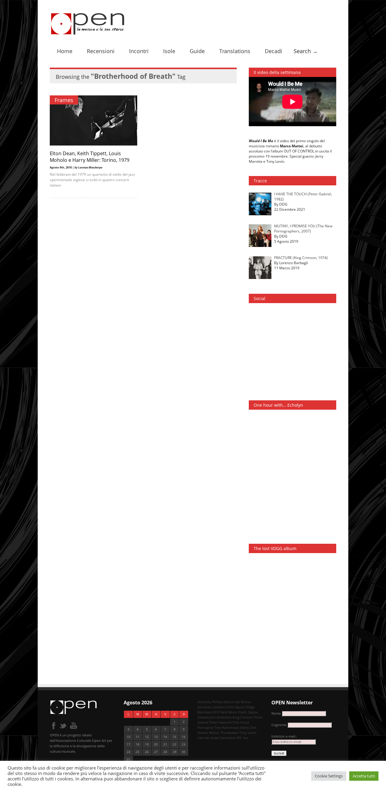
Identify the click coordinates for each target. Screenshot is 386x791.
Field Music (228, 712)
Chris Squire (235, 707)
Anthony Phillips (210, 702)
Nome (276, 713)
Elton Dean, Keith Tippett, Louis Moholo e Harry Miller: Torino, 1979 (89, 156)
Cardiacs (218, 707)
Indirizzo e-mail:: (284, 736)
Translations (234, 51)
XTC (239, 737)
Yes (245, 737)
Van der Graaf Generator (217, 737)
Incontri (139, 51)
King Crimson (243, 717)
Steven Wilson (209, 732)
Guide (197, 51)
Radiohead (230, 727)
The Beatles (229, 732)
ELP (216, 712)
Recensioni (101, 51)
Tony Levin (247, 732)
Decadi (273, 51)
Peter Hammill (221, 722)
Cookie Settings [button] (329, 776)
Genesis (204, 717)
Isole (169, 51)
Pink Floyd (241, 722)
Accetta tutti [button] (364, 776)
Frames (64, 100)
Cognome (278, 724)
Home (64, 51)
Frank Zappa (248, 712)
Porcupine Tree (209, 727)
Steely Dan (248, 727)
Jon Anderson (221, 717)
